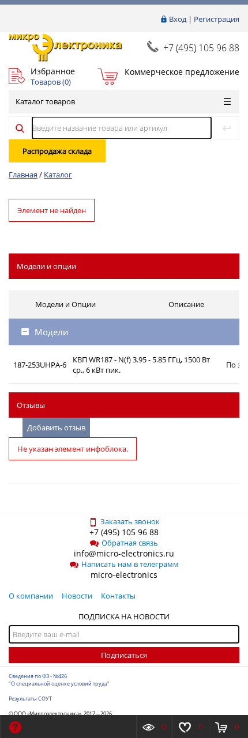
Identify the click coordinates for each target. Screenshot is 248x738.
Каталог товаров (45, 101)
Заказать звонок (130, 521)
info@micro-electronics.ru (124, 553)
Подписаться (124, 655)
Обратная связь (130, 543)
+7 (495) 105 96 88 (201, 47)
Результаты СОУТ (30, 698)
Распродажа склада (57, 151)
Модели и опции (46, 266)
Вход (177, 19)
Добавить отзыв (56, 427)
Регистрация (216, 19)
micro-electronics (124, 574)
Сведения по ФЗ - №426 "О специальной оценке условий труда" (59, 679)
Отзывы (31, 405)
